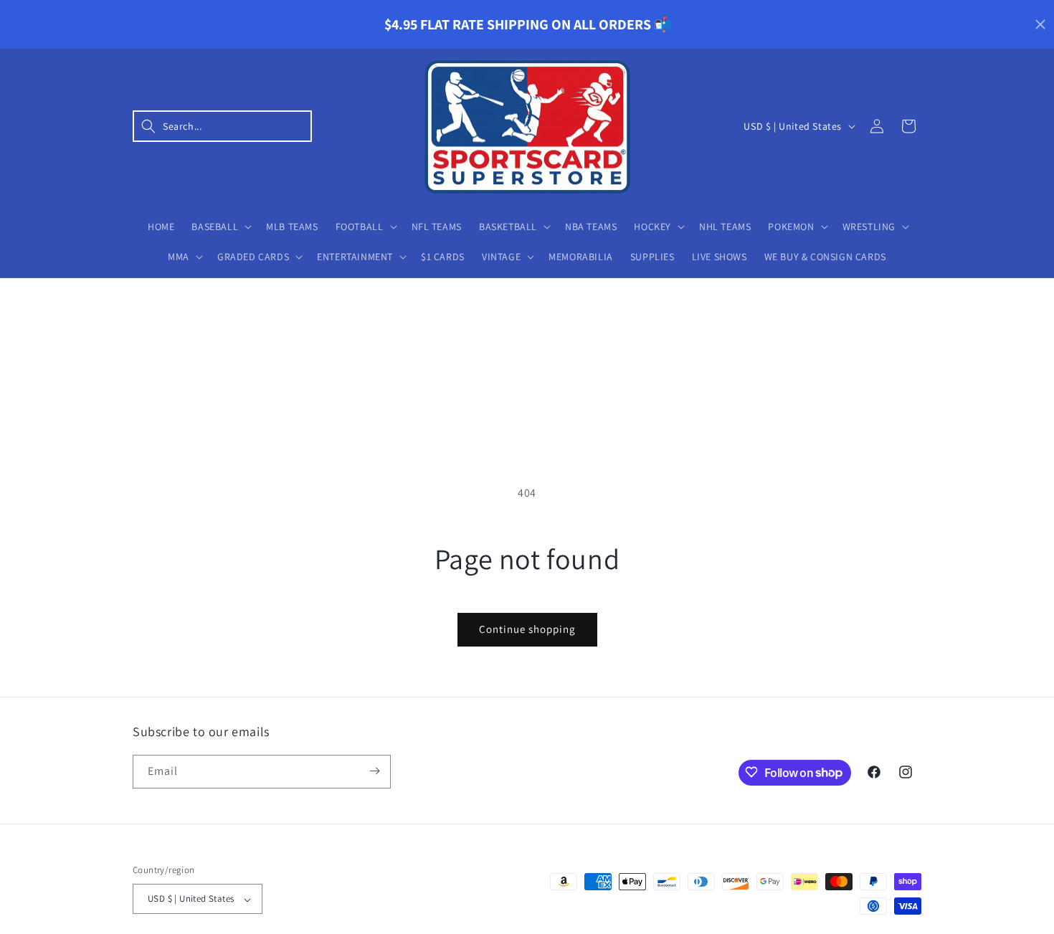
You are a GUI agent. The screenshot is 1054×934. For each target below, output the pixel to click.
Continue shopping (527, 629)
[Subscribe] (374, 771)
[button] (222, 126)
